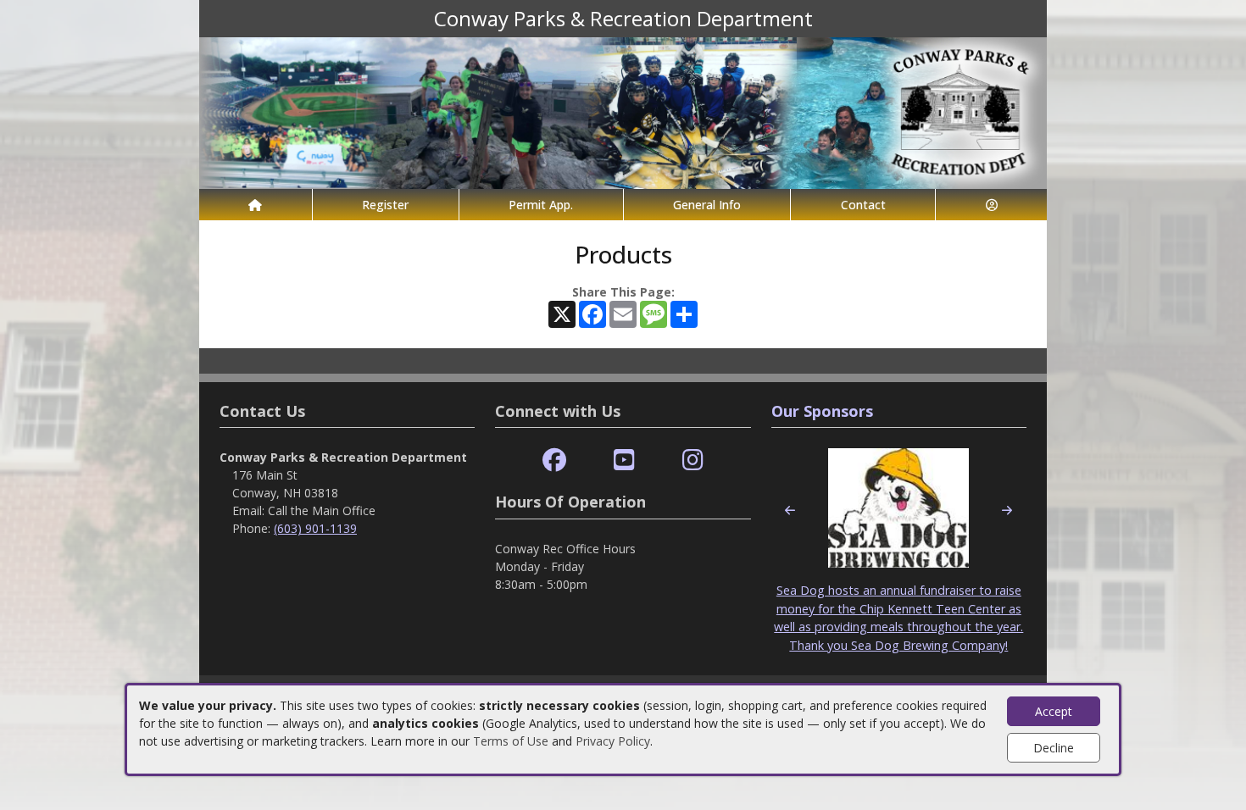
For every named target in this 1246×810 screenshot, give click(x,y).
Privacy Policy (613, 741)
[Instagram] (693, 460)
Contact (863, 205)
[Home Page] (255, 204)
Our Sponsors (822, 411)
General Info (707, 205)
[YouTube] (624, 460)
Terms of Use (510, 741)
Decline (1053, 748)
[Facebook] (554, 460)
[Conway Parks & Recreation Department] (623, 111)
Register (385, 205)
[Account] (991, 204)
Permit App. (541, 205)
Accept (1053, 711)
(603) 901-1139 (315, 528)
